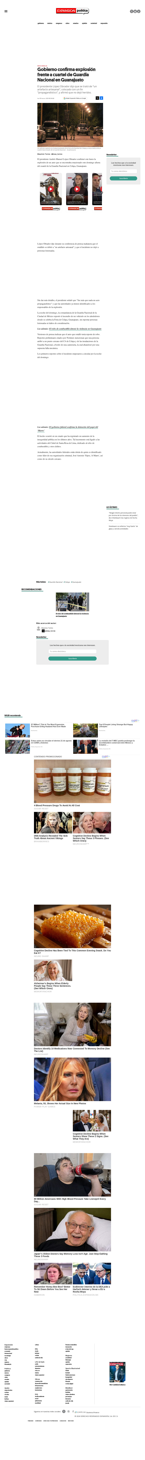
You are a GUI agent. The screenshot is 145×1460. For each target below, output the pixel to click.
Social (36, 1399)
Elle (36, 1349)
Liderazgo (68, 1360)
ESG (6, 1360)
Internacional (8, 1353)
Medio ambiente (39, 1396)
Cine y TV (37, 1370)
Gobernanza (38, 1401)
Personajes (68, 1396)
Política (8, 1369)
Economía (7, 1351)
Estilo (36, 1364)
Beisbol (67, 1373)
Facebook (138, 11)
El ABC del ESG (69, 1349)
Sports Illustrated (72, 1368)
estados (75, 23)
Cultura (37, 1345)
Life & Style (39, 1362)
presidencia (42, 66)
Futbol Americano (70, 1375)
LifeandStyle (8, 1364)
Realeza (7, 1392)
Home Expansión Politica (11, 1349)
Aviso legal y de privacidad (50, 1421)
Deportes (37, 1368)
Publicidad (30, 1421)
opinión (84, 23)
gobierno (41, 23)
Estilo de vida (39, 1358)
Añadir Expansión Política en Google (76, 98)
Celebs (37, 1355)
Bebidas (67, 1392)
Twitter (131, 11)
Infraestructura (39, 1386)
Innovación (68, 1347)
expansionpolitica (68, 1411)
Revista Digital (69, 1384)
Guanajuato (76, 582)
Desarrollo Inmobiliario (41, 1383)
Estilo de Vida (69, 1401)
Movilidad (38, 1403)
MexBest (69, 1388)
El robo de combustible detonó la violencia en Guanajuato (75, 328)
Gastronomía (69, 1390)
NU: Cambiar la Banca (117, 1384)
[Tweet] (97, 98)
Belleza (7, 1399)
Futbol (67, 1370)
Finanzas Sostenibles (71, 1345)
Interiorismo (38, 1390)
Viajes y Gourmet (9, 1401)
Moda (6, 1397)
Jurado (67, 1403)
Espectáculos (8, 1390)
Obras (6, 1358)
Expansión (9, 1345)
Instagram (135, 11)
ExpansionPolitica (73, 1411)
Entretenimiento (39, 1366)
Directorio (71, 1421)
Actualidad (68, 1358)
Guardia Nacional (55, 582)
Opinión (7, 1382)
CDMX (67, 23)
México (7, 1373)
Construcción (38, 1381)
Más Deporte (69, 1379)
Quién (7, 1388)
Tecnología (8, 1356)
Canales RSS (63, 1421)
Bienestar (68, 1399)
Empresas (7, 1347)
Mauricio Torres (47, 628)
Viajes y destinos (70, 1394)
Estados (7, 1379)
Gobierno (7, 1371)
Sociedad (94, 23)
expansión (104, 23)
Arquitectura (38, 1388)
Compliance (38, 1421)
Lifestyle (67, 1381)
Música (37, 1373)
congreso (59, 23)
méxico (49, 23)
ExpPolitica (64, 1411)
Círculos (7, 1394)
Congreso (7, 1375)
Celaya (67, 582)
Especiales (68, 1364)
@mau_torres (56, 154)
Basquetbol (68, 1377)
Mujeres (7, 1362)
